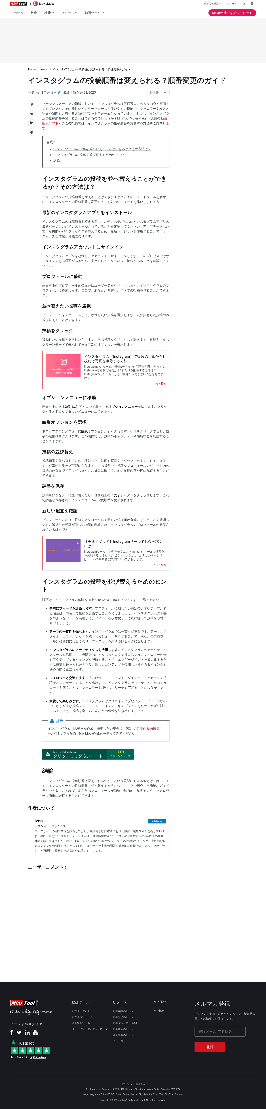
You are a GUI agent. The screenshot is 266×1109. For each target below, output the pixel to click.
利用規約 (140, 1084)
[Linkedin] (27, 1033)
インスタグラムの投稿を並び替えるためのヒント (89, 155)
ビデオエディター (82, 1011)
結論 (56, 160)
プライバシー (127, 1084)
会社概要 (159, 1010)
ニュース (118, 1041)
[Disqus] (99, 919)
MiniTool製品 (211, 3)
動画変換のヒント (123, 1017)
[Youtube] (35, 1033)
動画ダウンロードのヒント (128, 1023)
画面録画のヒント (123, 1035)
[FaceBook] (11, 1033)
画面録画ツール (81, 1023)
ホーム (18, 13)
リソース (67, 13)
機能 (47, 13)
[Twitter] (59, 92)
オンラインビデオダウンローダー (91, 1029)
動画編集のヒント (123, 1011)
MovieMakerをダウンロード (232, 13)
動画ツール (93, 13)
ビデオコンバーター (83, 1017)
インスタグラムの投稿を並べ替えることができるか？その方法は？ (102, 149)
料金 (34, 13)
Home (32, 69)
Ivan (38, 92)
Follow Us (158, 821)
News (44, 69)
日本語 (154, 92)
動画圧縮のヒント (123, 1029)
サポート (231, 3)
